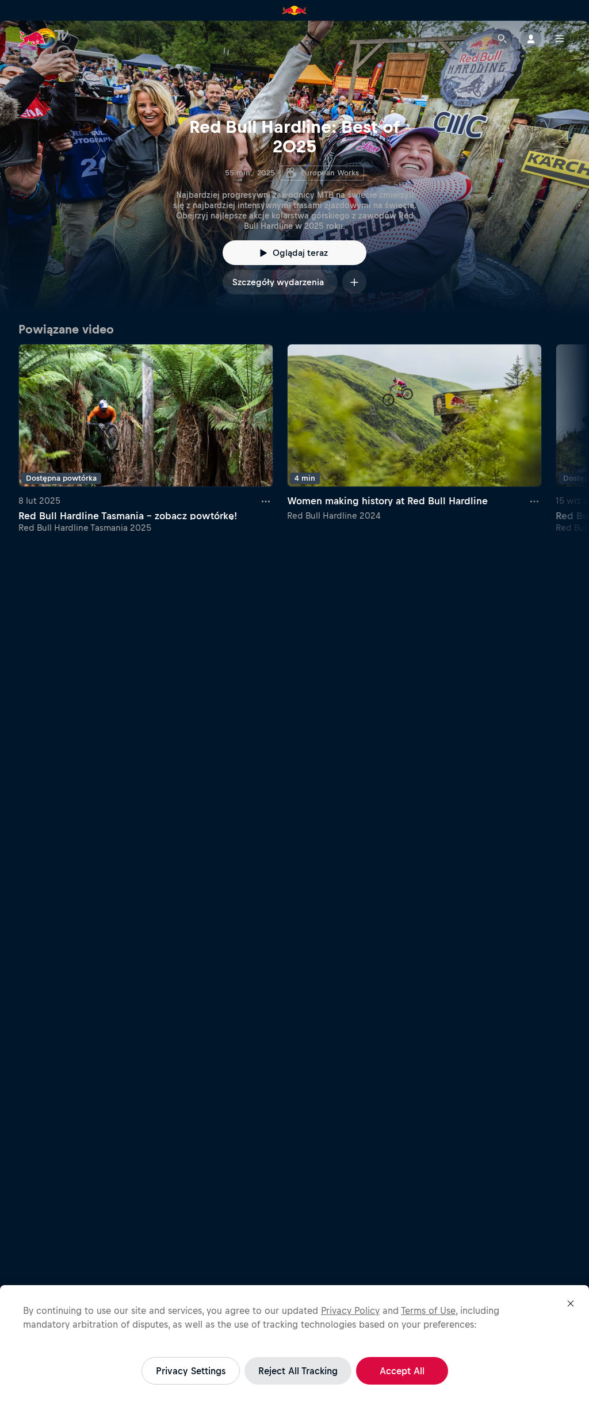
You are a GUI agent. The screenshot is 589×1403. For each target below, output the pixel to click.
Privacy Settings (190, 1371)
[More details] (266, 501)
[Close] (570, 1303)
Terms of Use (428, 1310)
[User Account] (531, 38)
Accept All (402, 1371)
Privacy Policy (350, 1310)
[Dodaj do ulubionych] (354, 282)
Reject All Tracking (298, 1371)
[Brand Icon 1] (294, 10)
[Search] (502, 38)
